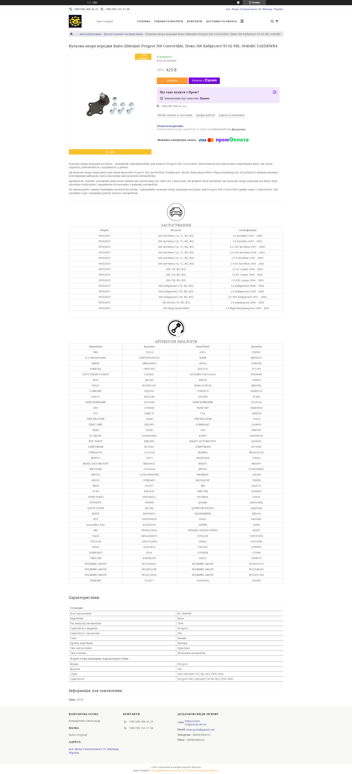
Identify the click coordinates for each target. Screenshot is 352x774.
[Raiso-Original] (81, 21)
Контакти (194, 21)
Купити (172, 80)
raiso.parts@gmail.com (200, 729)
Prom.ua (196, 767)
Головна (143, 21)
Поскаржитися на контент (166, 770)
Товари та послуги (168, 21)
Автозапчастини (90, 34)
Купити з (198, 80)
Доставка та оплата (221, 21)
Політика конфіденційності (202, 770)
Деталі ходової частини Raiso (123, 34)
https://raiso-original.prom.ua (195, 722)
